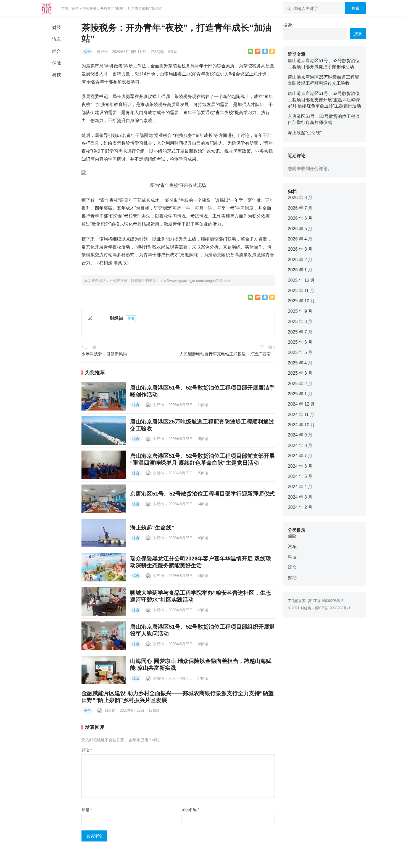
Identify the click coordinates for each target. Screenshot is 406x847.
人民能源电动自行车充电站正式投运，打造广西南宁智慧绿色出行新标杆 (227, 353)
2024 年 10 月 (301, 424)
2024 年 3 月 (300, 497)
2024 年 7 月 (300, 455)
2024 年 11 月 (301, 414)
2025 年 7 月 (300, 332)
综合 (75, 8)
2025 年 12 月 (301, 280)
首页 (64, 8)
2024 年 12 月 (301, 404)
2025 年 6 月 (300, 342)
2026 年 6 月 (300, 218)
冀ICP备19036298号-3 (325, 601)
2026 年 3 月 (300, 249)
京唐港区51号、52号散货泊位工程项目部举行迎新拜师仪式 (202, 494)
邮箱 (86, 810)
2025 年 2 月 (300, 383)
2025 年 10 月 (301, 300)
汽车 (56, 39)
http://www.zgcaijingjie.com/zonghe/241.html (195, 281)
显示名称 (190, 810)
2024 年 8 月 (300, 445)
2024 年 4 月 (300, 486)
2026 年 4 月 (300, 239)
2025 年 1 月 (300, 393)
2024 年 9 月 (300, 435)
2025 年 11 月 (301, 290)
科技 (56, 74)
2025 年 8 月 (300, 321)
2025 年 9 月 (300, 311)
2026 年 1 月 (300, 270)
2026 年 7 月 (300, 208)
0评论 (172, 52)
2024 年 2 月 (300, 507)
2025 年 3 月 (300, 373)
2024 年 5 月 (300, 476)
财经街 (103, 52)
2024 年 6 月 (300, 466)
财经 (56, 27)
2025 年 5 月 (300, 352)
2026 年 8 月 (300, 197)
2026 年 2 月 (300, 259)
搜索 (355, 8)
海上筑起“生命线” (152, 528)
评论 (86, 750)
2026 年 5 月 (300, 228)
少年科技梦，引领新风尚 (104, 353)
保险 (56, 62)
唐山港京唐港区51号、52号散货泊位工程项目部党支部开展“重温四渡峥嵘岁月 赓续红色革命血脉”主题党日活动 (324, 99)
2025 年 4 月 (300, 363)
